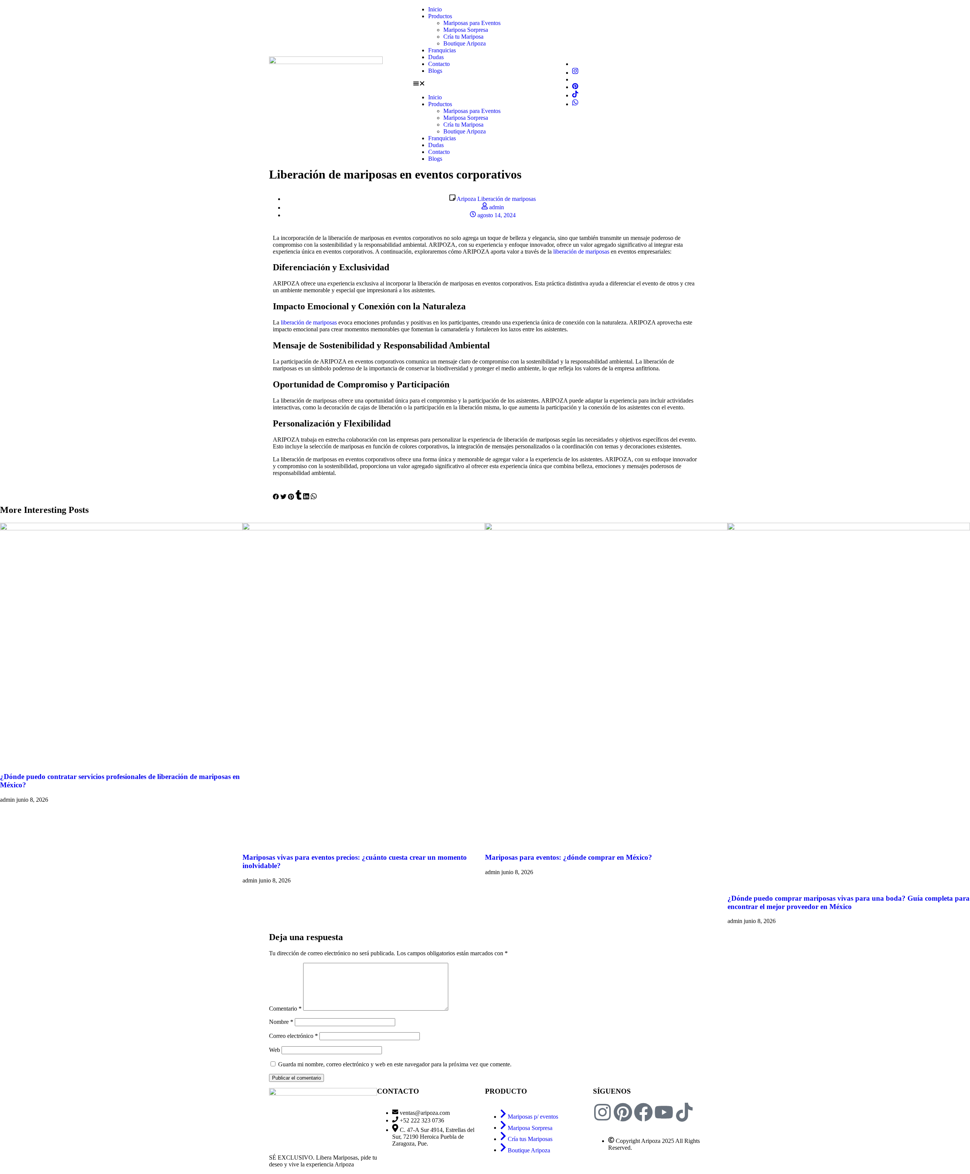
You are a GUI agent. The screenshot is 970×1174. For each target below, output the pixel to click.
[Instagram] (575, 72)
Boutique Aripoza (464, 43)
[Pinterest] (575, 87)
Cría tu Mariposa (463, 36)
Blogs (435, 70)
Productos (440, 16)
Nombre (281, 1022)
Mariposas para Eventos (472, 23)
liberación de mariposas (581, 251)
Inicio (435, 9)
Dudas (436, 57)
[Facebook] (643, 1112)
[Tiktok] (575, 95)
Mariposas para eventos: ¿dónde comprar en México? (568, 857)
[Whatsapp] (575, 104)
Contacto (439, 64)
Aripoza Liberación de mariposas (496, 199)
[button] (485, 84)
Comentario (285, 1008)
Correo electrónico (293, 1036)
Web (274, 1050)
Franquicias (442, 50)
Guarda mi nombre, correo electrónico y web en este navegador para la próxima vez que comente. (395, 1064)
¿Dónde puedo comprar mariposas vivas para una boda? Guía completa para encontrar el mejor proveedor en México (849, 902)
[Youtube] (663, 1112)
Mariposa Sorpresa (465, 30)
